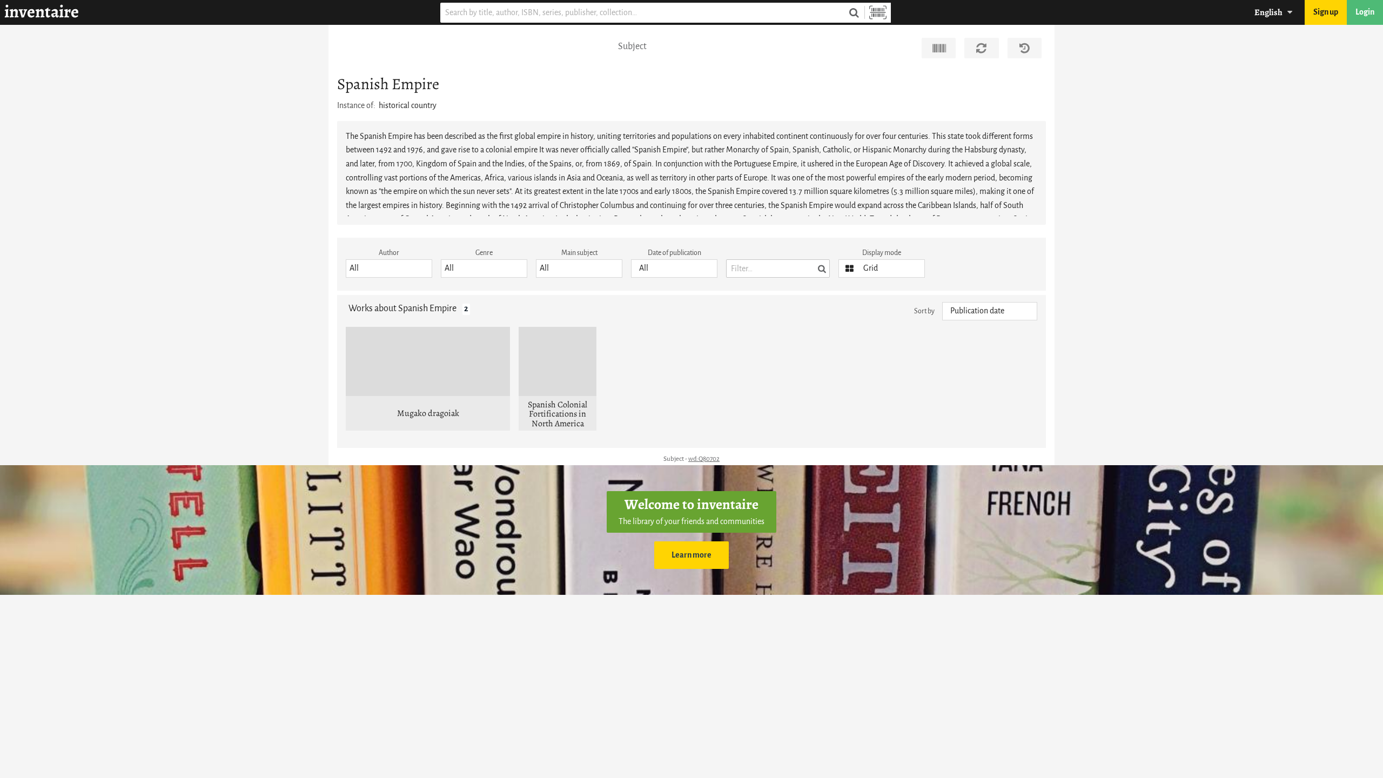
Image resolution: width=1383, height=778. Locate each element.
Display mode (881, 252)
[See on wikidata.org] (939, 48)
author (389, 252)
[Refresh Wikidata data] (981, 48)
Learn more (691, 555)
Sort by (924, 311)
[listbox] (389, 268)
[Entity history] (1025, 48)
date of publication (674, 252)
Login (1364, 12)
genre (484, 252)
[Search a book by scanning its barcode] (878, 13)
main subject (579, 252)
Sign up (1325, 12)
